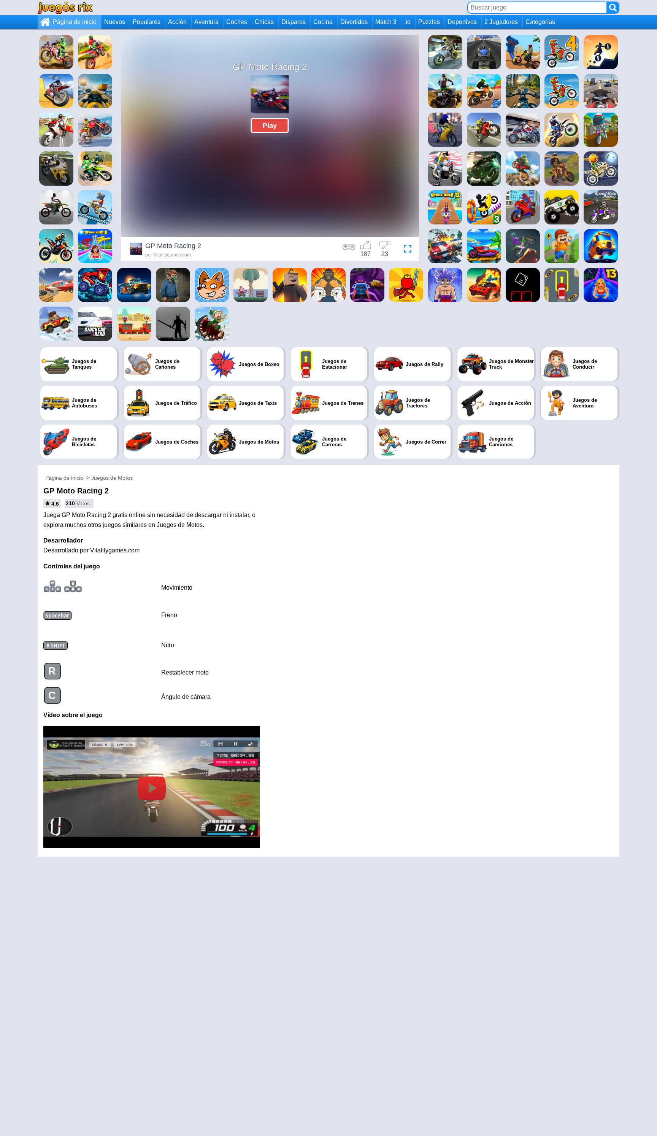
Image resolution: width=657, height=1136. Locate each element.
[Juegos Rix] (65, 7)
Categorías (540, 22)
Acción (177, 22)
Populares (146, 22)
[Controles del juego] (349, 250)
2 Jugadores (501, 22)
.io (407, 22)
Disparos (293, 22)
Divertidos (354, 22)
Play (270, 125)
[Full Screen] (405, 250)
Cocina (323, 22)
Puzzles (429, 22)
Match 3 (386, 22)
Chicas (264, 22)
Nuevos (114, 22)
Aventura (206, 22)
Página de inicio (75, 22)
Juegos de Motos (112, 478)
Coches (236, 22)
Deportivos (462, 22)
